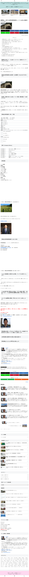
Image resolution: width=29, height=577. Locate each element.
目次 (13, 37)
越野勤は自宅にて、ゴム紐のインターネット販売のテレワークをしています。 (12, 39)
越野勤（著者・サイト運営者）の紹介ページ (6, 361)
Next (28, 13)
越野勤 (2, 369)
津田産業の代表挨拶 (4, 221)
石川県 (21, 368)
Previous (0, 13)
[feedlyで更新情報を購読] (7, 379)
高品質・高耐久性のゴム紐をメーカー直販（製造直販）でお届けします (12, 41)
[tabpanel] (5, 13)
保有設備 (3, 45)
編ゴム (23, 368)
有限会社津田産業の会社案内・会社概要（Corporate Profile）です (11, 40)
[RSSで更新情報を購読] (21, 379)
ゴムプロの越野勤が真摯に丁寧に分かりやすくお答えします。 (10, 51)
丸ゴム (6, 368)
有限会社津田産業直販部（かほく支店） (7, 46)
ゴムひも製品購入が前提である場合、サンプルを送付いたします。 (11, 47)
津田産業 (14, 368)
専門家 (8, 368)
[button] (23, 33)
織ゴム (26, 368)
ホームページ (2, 368)
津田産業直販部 (17, 368)
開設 (4, 369)
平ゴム (11, 368)
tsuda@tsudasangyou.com (7, 316)
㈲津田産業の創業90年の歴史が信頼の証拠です (8, 54)
